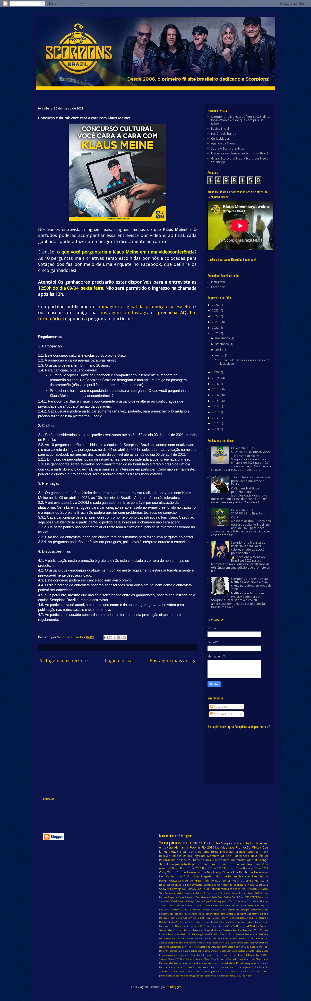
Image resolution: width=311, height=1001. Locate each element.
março (220, 355)
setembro (222, 344)
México (183, 934)
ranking (184, 975)
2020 (215, 372)
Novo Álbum (259, 856)
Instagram (218, 282)
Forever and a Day (199, 872)
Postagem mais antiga (173, 660)
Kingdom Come (228, 922)
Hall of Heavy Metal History (212, 917)
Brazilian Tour (233, 868)
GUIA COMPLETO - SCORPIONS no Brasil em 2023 (248, 513)
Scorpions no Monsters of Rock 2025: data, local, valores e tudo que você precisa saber (240, 120)
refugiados (195, 975)
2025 (215, 310)
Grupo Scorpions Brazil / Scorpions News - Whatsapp (240, 160)
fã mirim (259, 967)
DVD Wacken (182, 905)
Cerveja (190, 901)
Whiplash (238, 959)
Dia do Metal (196, 905)
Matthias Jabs (224, 847)
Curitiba (163, 905)
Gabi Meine (240, 913)
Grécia (179, 917)
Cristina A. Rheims (257, 901)
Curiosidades (220, 138)
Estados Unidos (182, 856)
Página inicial (118, 660)
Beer (220, 897)
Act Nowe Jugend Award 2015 (244, 893)
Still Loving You (177, 889)
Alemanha (181, 847)
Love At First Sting (188, 876)
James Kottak (168, 852)
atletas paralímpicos (177, 967)
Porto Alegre (188, 864)
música (227, 889)
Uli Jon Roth (221, 860)
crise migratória (244, 967)
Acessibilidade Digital (216, 893)
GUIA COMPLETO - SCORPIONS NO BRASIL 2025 (250, 450)
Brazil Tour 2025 (212, 868)
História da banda (223, 134)
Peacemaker (251, 934)
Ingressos (199, 856)
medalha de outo (250, 971)
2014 (215, 406)
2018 (215, 384)
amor (190, 963)
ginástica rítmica (169, 971)
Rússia (244, 942)
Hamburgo (246, 872)
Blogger (175, 987)
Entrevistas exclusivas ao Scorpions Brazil (239, 153)
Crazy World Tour (224, 901)
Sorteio (241, 950)
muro (265, 971)
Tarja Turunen (213, 955)
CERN (253, 897)
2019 (215, 378)
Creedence (240, 901)
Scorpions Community (217, 884)
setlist (236, 889)
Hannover (234, 917)
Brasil (183, 851)
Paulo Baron (260, 876)
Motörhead (241, 856)
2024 (215, 316)
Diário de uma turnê (203, 851)
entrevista (166, 847)
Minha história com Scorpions (226, 930)
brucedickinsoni (210, 967)
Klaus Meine (192, 843)
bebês (192, 967)
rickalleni (216, 975)
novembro (223, 338)
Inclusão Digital (178, 922)
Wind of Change (257, 860)
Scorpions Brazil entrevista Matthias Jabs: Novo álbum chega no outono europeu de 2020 (251, 584)
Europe (181, 872)
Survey (192, 889)
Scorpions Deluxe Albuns (213, 946)
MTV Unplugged (239, 926)
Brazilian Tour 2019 (255, 868)
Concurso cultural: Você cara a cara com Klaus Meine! (242, 362)
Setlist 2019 (204, 950)
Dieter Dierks (211, 905)
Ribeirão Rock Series (216, 880)
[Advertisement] (131, 814)
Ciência (199, 901)
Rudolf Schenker (256, 843)
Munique (173, 934)
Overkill (208, 934)
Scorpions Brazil (232, 843)
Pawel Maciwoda (170, 880)
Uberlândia (186, 959)
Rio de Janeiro (180, 860)
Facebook (186, 306)
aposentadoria (224, 963)
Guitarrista (189, 917)
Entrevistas (226, 851)
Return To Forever (218, 938)
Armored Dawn (169, 868)
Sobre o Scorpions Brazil (228, 148)
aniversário (261, 864)
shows (162, 864)
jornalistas (217, 971)
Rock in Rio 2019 (202, 847)
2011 (215, 423)
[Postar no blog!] (110, 637)
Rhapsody (190, 942)
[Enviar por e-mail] (106, 637)
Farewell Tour (196, 913)
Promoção (243, 847)
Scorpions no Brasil (241, 864)
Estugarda (233, 909)
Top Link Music (246, 955)
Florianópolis (212, 913)
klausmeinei (231, 971)
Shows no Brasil (202, 860)
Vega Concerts (218, 959)
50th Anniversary (168, 893)
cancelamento (227, 967)
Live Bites (175, 926)
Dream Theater (248, 905)
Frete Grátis (226, 913)
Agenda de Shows (223, 143)
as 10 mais (238, 963)
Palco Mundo (221, 934)
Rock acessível (214, 942)
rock (223, 975)
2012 (215, 418)
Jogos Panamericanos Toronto (203, 922)
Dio (221, 905)
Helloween (261, 872)
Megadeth (207, 876)
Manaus (172, 930)
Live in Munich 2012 (193, 926)
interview (217, 889)
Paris (231, 934)
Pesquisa (164, 860)
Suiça (187, 955)
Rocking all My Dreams (186, 884)
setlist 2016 (232, 975)
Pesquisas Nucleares (188, 938)
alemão (173, 963)
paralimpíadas (167, 975)
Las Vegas (173, 864)
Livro (208, 926)
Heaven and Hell (249, 917)
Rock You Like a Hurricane (250, 880)
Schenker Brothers (258, 942)
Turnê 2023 (262, 955)
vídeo (248, 975)
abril (218, 349)
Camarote (263, 897)
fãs (266, 967)
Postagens (220, 707)
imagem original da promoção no (139, 306)
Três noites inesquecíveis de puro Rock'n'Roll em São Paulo (250, 480)
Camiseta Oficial (168, 901)
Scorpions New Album (240, 946)
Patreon (239, 934)
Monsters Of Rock (219, 856)
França (217, 872)
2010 (215, 429)
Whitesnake (238, 860)
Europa (245, 909)
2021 (215, 333)
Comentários (222, 714)
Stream (260, 950)
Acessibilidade (195, 893)
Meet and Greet (201, 930)
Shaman (215, 950)
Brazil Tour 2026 (241, 897)
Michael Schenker (247, 851)
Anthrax (179, 897)
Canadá (182, 901)
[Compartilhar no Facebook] (119, 637)
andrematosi (200, 963)
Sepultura (261, 884)
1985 (243, 889)
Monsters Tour (251, 930)
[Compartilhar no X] (115, 637)
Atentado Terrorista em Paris (201, 897)
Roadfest (202, 942)
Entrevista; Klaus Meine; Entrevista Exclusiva (198, 909)
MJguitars (218, 926)
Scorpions (170, 842)
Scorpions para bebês (185, 950)
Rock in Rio (212, 843)
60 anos (182, 893)
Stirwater (250, 950)
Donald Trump (231, 905)
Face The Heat (181, 913)
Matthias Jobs (184, 930)
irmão (197, 971)
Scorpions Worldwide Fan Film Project (179, 946)
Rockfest (164, 884)
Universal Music (202, 959)
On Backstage (195, 934)
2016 (215, 395)
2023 (215, 322)
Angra (171, 897)
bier (199, 967)
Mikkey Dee (260, 847)
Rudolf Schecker (231, 942)
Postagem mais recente (63, 660)
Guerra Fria (230, 872)
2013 (215, 412)
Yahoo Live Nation (253, 959)
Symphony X (198, 955)
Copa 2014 (209, 901)
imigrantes (186, 971)
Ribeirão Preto (191, 880)
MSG (227, 926)
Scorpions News (243, 884)
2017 (215, 389)
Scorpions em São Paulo (212, 864)
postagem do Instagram (126, 312)
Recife (204, 938)
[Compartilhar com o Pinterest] (124, 637)
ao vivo (212, 963)
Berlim (227, 897)
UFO (177, 959)
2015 (215, 401)
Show (162, 889)
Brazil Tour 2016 (190, 868)
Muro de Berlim (226, 876)
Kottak (240, 922)
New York (244, 876)
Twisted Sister (166, 959)
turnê (242, 975)
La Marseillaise (253, 922)
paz (177, 975)
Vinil (229, 959)
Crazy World (167, 872)
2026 (215, 305)
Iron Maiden (167, 876)
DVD (171, 905)
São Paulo (203, 889)
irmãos (205, 971)
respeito (205, 975)
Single (223, 950)
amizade (182, 963)
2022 (215, 328)
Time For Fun (229, 955)
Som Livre (232, 950)
